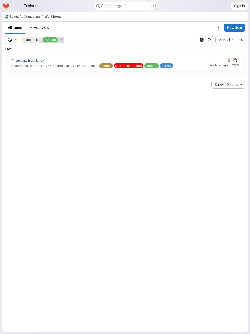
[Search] (209, 40)
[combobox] (226, 40)
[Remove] (61, 40)
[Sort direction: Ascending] (241, 40)
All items (15, 27)
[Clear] (202, 40)
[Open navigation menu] (15, 6)
